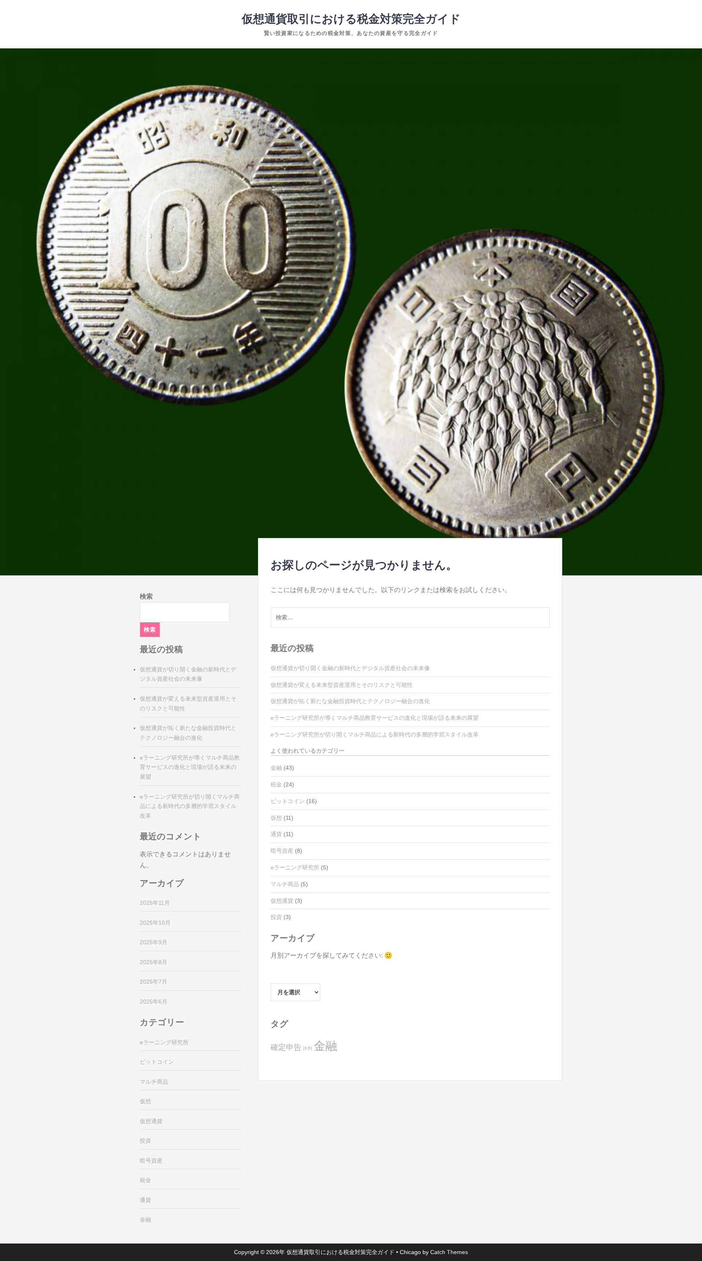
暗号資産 (282, 850)
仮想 (276, 818)
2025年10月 (155, 922)
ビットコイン (288, 801)
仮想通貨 (282, 900)
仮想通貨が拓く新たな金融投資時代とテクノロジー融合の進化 (350, 701)
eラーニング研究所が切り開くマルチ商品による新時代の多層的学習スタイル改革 (375, 734)
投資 (276, 917)
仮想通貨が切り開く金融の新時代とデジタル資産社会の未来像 (350, 668)
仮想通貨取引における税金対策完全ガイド (351, 19)
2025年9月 (153, 942)
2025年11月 (155, 902)
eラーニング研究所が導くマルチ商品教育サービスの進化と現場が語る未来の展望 (375, 717)
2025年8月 (153, 962)
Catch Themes (449, 1252)
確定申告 (286, 1047)
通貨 (276, 834)
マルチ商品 (285, 884)
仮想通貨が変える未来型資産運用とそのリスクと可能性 (342, 685)
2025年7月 (153, 981)
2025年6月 (153, 1001)
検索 (146, 596)
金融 (276, 767)
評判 (307, 1048)
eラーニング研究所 (295, 867)
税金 (276, 784)
